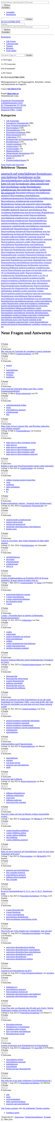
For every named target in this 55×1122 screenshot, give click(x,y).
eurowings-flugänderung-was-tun (28, 299)
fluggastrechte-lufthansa (15, 688)
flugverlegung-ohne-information (33, 283)
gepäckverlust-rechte (14, 522)
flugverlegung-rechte (28, 189)
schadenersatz (11, 730)
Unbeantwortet (12, 44)
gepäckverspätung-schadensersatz (16, 223)
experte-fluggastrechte (15, 681)
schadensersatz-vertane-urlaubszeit (31, 218)
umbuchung (11, 634)
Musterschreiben (12, 151)
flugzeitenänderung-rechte (15, 180)
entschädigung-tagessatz (24, 301)
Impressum (19, 1117)
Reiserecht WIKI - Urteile (11, 110)
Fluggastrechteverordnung (11, 107)
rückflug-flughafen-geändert (17, 648)
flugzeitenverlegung (25, 192)
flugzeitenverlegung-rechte (38, 255)
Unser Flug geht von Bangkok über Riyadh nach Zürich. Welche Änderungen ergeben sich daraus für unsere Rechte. (27, 1009)
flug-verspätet (11, 879)
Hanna (47, 933)
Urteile (9, 158)
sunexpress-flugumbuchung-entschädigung (23, 952)
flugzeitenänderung (38, 220)
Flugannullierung (13, 130)
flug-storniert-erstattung (32, 310)
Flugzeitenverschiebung (15, 132)
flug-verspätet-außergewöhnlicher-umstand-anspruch (25, 235)
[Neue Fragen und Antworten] (2, 337)
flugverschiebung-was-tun (38, 231)
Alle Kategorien (12, 121)
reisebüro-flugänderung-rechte (15, 215)
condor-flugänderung (38, 288)
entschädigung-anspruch (16, 410)
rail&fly (9, 641)
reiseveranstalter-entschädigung (15, 257)
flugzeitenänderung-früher (13, 239)
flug (7, 414)
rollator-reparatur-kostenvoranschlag (20, 480)
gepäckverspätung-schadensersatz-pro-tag (20, 280)
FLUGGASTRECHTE (10, 22)
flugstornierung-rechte (35, 234)
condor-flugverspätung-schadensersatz (34, 303)
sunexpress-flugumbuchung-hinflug (20, 947)
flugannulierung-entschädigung (15, 262)
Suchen (29, 55)
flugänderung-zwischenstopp (17, 1027)
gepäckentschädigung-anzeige (18, 594)
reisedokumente (12, 562)
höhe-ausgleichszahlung (15, 1101)
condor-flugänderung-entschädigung (20, 643)
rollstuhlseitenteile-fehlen (16, 405)
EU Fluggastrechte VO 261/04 (13, 105)
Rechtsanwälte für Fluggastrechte (19, 139)
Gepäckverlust (12, 146)
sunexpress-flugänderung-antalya (19, 954)
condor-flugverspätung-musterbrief (21, 309)
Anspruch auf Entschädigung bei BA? (16, 971)
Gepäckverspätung (13, 144)
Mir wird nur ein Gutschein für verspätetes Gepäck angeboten (26, 351)
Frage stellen (11, 51)
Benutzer (9, 48)
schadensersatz (12, 412)
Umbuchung (11, 137)
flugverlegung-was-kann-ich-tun (23, 270)
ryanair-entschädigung (11, 278)
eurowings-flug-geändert (16, 802)
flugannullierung (24, 324)
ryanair (9, 604)
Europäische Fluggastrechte (17, 123)
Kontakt (47, 1117)
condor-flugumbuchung (15, 646)
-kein (8, 482)
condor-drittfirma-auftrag (16, 833)
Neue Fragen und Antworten (12, 165)
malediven (10, 377)
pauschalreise (11, 1066)
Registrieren (11, 14)
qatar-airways (11, 445)
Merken (7, 5)
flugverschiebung (42, 285)
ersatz (8, 407)
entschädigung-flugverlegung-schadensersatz (27, 199)
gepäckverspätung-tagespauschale (14, 322)
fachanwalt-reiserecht (25, 204)
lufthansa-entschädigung (25, 308)
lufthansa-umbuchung (15, 795)
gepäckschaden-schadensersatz (18, 520)
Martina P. (38, 819)
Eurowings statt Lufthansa (11, 779)
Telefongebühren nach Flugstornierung (16, 744)
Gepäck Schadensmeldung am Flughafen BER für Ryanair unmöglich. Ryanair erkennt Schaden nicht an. (24, 579)
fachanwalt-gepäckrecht (36, 252)
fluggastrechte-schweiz (15, 685)
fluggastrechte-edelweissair (17, 678)
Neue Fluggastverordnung (16, 125)
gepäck (9, 365)
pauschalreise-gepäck (14, 1059)
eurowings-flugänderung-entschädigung (26, 294)
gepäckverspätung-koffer (33, 278)
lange (8, 1097)
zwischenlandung (13, 1099)
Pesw (45, 896)
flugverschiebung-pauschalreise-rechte (21, 919)
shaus (39, 583)
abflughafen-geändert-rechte (14, 291)
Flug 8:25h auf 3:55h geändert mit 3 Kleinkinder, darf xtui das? (26, 931)
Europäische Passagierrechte (12, 100)
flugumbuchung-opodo (15, 1034)
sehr (7, 1094)
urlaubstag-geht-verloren (16, 1029)
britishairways (11, 987)
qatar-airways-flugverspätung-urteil (20, 452)
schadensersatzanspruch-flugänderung (19, 198)
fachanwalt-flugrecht (9, 324)
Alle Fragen (11, 41)
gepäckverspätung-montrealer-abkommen (23, 720)
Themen (9, 46)
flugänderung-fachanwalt (12, 234)
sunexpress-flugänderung (16, 957)
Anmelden (10, 12)
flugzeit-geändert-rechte (31, 320)
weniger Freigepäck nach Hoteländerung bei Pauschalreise (24, 1045)
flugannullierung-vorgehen (13, 255)
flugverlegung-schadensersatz (14, 220)
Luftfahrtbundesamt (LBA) (12, 103)
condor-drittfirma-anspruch (17, 840)
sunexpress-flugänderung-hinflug (19, 959)
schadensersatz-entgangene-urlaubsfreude (24, 224)
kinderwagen (11, 529)
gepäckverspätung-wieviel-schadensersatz (23, 727)
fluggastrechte (11, 676)
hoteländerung (12, 1064)
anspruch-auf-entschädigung (18, 173)
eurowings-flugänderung (42, 212)
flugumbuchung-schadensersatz (28, 228)
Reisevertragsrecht (13, 135)
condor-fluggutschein (9, 303)
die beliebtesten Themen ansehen (36, 1108)
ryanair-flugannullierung (38, 322)
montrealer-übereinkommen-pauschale (21, 996)
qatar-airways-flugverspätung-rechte (20, 449)
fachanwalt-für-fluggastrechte (14, 288)
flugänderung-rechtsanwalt (34, 206)
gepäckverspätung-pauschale (17, 723)
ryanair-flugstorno (13, 912)
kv (7, 491)
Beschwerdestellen (13, 156)
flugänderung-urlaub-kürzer (26, 249)
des (7, 489)
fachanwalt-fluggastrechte (11, 306)
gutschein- (10, 372)
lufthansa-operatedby (14, 683)
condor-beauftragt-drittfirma (17, 830)
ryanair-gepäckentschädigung (18, 599)
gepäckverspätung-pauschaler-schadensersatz (31, 315)
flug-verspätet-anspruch (15, 872)
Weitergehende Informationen (18, 153)
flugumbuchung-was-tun (34, 317)
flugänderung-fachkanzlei (26, 265)
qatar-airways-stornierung (16, 447)
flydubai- (9, 375)
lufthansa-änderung (14, 800)
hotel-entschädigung (30, 306)
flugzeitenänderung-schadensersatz (17, 285)
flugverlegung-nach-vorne (11, 320)
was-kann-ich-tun (13, 763)
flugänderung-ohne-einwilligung (32, 183)
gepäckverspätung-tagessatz (28, 293)
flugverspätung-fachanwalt (13, 231)
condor (9, 632)
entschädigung (32, 195)
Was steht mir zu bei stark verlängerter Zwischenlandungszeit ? (26, 1080)
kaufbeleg (10, 484)
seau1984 (38, 1048)
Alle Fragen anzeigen (9, 1108)
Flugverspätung (12, 128)
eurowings (10, 798)
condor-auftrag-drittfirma (16, 835)
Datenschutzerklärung (34, 1117)
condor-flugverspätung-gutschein (23, 250)
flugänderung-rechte (29, 177)
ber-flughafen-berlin (14, 601)
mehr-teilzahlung (13, 487)
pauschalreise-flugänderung (17, 917)
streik (8, 767)
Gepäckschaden (12, 149)
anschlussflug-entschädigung (12, 317)
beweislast (10, 559)
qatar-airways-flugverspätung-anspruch (22, 454)
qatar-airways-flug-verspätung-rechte (21, 442)
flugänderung (16, 260)
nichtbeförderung (13, 557)
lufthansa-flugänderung (15, 793)
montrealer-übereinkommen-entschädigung (23, 527)
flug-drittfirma (11, 837)
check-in (9, 566)
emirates (9, 760)
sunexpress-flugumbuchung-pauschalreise (23, 950)
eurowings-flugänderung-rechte (37, 260)
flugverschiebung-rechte (13, 186)
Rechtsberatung (12, 142)
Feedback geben (12, 1113)
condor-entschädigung (43, 301)
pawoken (50, 973)
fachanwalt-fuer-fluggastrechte (18, 1069)
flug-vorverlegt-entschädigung (18, 1031)
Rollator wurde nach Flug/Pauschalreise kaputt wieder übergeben (27, 466)
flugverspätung (17, 195)
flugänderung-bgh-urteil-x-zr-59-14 (31, 275)
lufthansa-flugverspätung (16, 877)
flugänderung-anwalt (21, 212)
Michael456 (41, 856)
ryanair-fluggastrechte (15, 910)
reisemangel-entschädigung (27, 247)
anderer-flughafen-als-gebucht (18, 636)
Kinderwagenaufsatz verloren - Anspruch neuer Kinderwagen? (26, 503)
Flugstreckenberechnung (16, 160)
